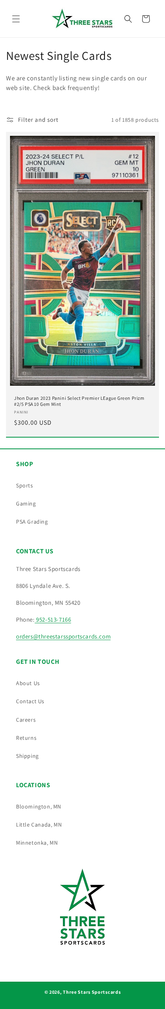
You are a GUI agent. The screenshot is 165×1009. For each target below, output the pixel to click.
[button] (16, 19)
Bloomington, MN (38, 806)
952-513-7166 (53, 619)
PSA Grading (32, 521)
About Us (28, 683)
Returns (26, 737)
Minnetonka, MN (37, 842)
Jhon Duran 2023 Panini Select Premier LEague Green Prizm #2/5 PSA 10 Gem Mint (79, 401)
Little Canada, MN (39, 824)
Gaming (26, 503)
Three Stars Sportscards (92, 992)
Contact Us (30, 701)
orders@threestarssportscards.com (63, 636)
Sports (24, 485)
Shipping (27, 755)
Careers (26, 719)
